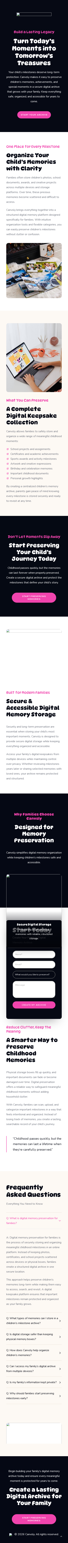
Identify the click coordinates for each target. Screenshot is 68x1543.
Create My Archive (34, 1005)
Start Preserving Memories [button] (34, 597)
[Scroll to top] (61, 1536)
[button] (34, 1436)
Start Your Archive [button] (34, 114)
